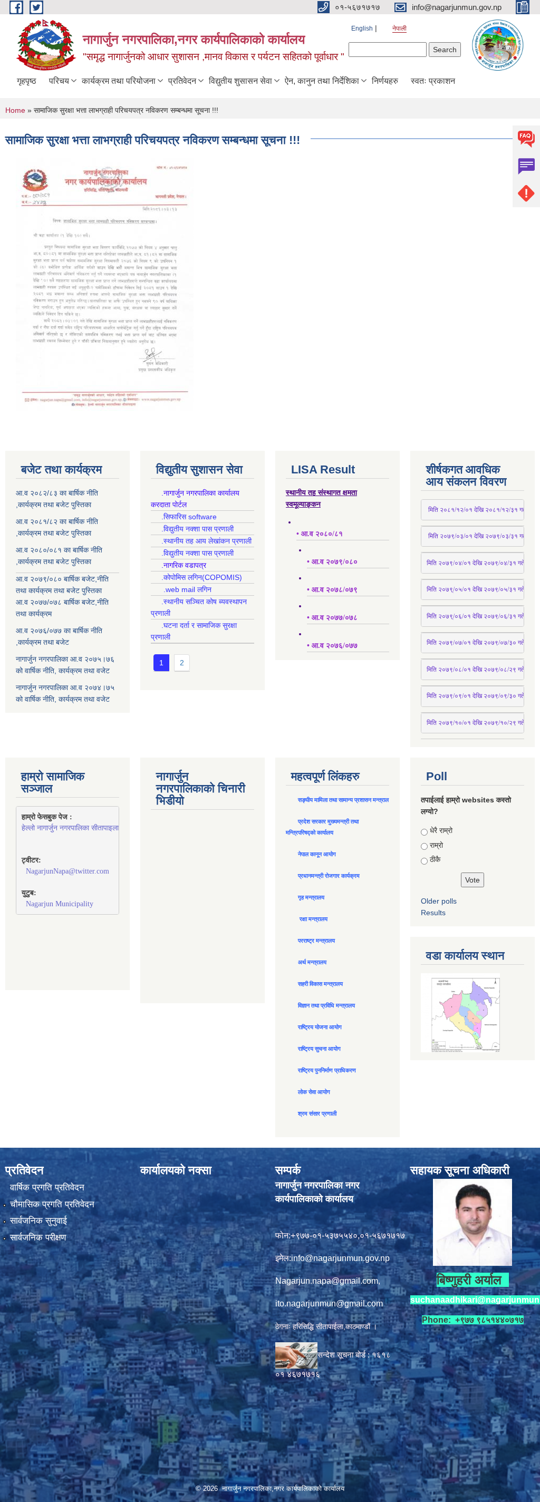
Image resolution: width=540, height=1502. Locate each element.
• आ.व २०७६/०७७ (332, 646)
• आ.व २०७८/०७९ (332, 590)
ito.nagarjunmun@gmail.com (329, 1303)
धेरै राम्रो (441, 830)
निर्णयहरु (385, 80)
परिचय (59, 80)
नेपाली (399, 28)
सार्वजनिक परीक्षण (38, 1238)
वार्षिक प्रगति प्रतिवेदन (47, 1188)
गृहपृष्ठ (26, 80)
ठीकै (435, 859)
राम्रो (436, 845)
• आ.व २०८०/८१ (319, 534)
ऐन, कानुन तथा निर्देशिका (322, 80)
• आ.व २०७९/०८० (332, 562)
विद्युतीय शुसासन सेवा (240, 80)
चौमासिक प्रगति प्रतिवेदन (52, 1204)
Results (433, 912)
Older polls (439, 901)
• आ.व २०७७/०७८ (332, 618)
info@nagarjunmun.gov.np (340, 1258)
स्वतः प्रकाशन (433, 80)
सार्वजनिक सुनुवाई (38, 1221)
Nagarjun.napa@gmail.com (326, 1280)
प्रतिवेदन (182, 80)
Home (15, 110)
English (362, 28)
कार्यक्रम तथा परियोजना (119, 80)
